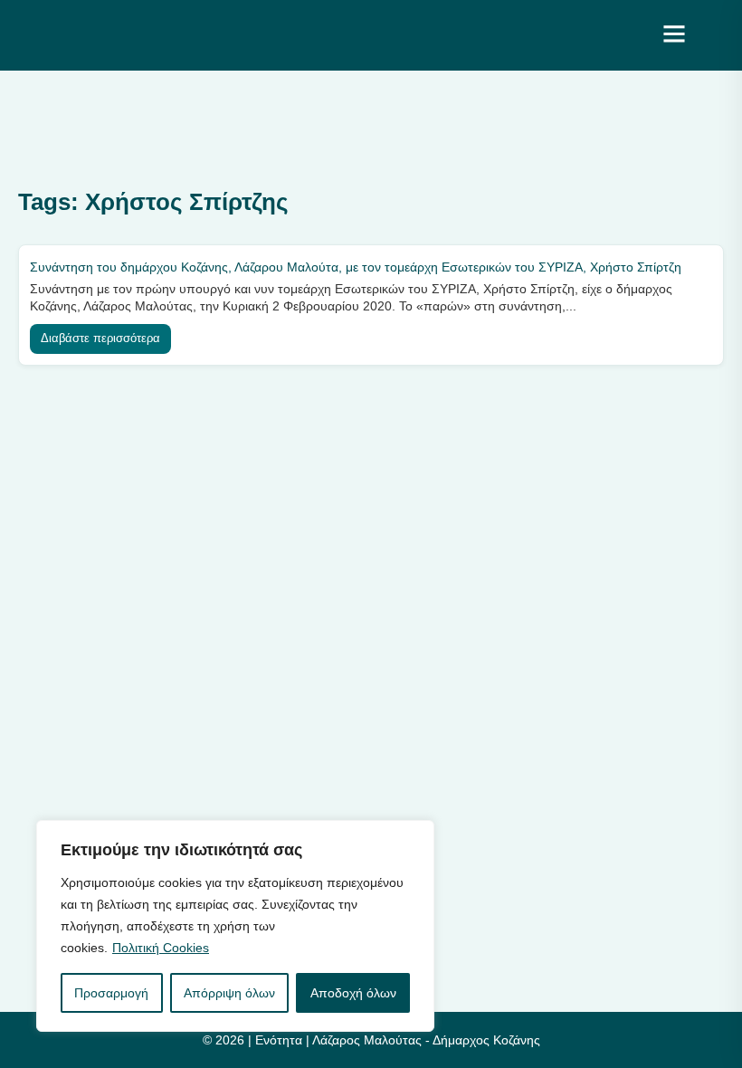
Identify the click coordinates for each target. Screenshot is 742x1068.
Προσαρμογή (111, 993)
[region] (235, 926)
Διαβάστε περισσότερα (100, 338)
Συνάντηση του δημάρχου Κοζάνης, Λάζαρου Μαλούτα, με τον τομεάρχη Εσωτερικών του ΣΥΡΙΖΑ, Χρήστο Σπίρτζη (355, 267)
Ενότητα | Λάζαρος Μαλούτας (187, 35)
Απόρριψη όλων (229, 993)
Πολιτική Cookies (160, 947)
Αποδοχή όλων (353, 993)
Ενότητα (278, 1040)
